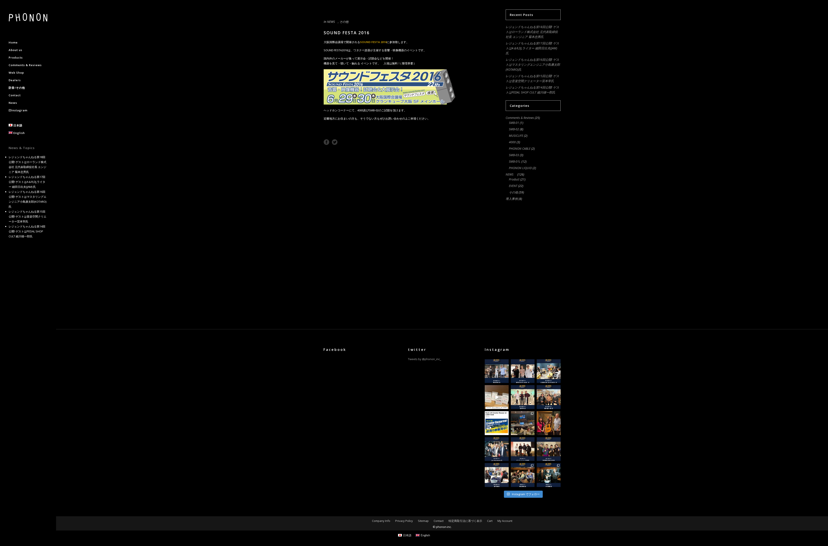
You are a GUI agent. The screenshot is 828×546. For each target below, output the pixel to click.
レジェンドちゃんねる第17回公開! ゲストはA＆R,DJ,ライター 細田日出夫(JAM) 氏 (27, 182)
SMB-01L (515, 161)
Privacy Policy (404, 521)
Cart (489, 521)
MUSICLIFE (516, 136)
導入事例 (512, 199)
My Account (504, 521)
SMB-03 (514, 155)
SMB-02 (514, 129)
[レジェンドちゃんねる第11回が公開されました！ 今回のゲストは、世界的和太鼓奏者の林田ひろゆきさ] (549, 449)
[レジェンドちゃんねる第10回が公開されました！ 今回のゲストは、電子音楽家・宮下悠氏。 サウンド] (497, 475)
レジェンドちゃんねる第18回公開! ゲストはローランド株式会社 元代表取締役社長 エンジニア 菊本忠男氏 (532, 32)
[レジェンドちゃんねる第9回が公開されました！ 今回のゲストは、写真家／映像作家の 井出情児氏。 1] (523, 475)
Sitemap (423, 521)
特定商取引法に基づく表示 (465, 521)
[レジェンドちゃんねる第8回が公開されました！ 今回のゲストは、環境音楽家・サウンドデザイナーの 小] (549, 475)
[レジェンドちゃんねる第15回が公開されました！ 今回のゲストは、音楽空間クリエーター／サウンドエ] (523, 397)
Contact (439, 521)
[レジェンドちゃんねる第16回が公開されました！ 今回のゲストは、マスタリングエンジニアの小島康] (549, 371)
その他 (343, 22)
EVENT (513, 186)
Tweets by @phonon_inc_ (424, 359)
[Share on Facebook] (326, 142)
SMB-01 (514, 123)
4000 (512, 142)
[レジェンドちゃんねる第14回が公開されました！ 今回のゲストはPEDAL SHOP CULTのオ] (549, 397)
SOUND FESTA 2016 (373, 42)
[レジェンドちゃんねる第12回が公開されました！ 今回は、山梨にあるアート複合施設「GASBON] (523, 449)
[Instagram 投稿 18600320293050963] (549, 423)
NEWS (332, 22)
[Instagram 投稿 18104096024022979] (523, 423)
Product (514, 179)
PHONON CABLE (519, 148)
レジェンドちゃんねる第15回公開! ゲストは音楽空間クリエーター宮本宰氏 (27, 216)
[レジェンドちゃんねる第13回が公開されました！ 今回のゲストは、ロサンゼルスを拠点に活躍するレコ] (497, 449)
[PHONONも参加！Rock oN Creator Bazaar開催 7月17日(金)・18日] (497, 397)
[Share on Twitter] (334, 142)
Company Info (381, 521)
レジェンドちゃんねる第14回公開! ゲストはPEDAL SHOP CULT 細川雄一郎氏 (27, 231)
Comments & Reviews (520, 118)
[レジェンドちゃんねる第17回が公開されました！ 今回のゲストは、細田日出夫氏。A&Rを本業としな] (523, 371)
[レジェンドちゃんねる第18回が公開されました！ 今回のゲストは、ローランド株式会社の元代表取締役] (497, 371)
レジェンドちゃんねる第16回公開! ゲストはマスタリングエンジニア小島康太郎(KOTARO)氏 (533, 65)
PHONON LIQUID (520, 168)
